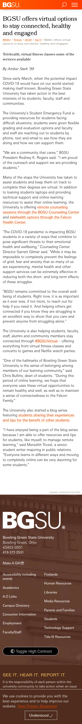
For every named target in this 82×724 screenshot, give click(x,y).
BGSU (7, 39)
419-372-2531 (13, 552)
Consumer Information (19, 614)
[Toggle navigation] (74, 4)
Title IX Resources (57, 637)
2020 (28, 39)
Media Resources (57, 601)
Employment (12, 623)
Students (50, 619)
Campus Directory (16, 606)
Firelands (51, 574)
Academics (11, 588)
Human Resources (57, 583)
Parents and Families (59, 610)
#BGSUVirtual (46, 341)
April (38, 39)
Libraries (50, 592)
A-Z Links (10, 597)
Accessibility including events (19, 576)
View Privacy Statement (37, 706)
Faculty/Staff (12, 632)
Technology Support (59, 628)
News (18, 39)
